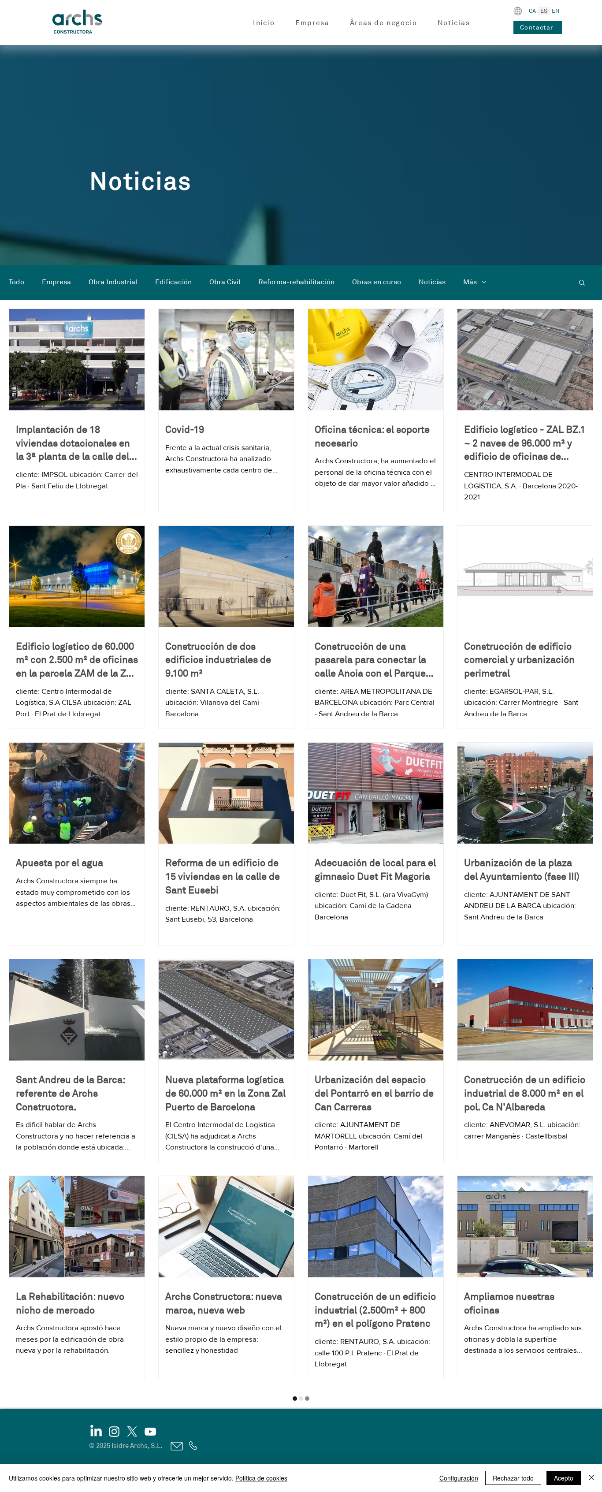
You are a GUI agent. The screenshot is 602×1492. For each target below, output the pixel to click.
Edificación (173, 282)
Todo (16, 282)
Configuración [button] (458, 1477)
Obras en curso (376, 282)
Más (470, 282)
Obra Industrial (113, 282)
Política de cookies (261, 1477)
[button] (312, 23)
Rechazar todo (513, 1477)
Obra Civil (225, 282)
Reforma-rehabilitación (296, 282)
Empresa (56, 282)
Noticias (432, 282)
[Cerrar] (591, 1478)
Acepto (563, 1477)
